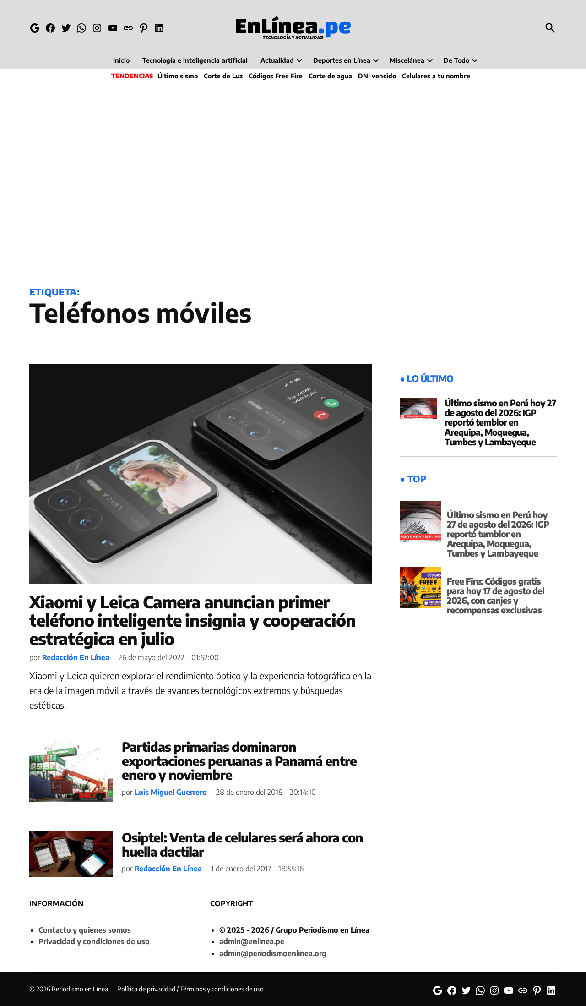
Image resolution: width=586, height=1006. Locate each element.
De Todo (456, 60)
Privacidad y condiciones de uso (94, 941)
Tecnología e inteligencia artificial (195, 60)
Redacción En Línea (75, 657)
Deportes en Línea (341, 60)
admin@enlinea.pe (251, 941)
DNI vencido (377, 76)
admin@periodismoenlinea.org (272, 953)
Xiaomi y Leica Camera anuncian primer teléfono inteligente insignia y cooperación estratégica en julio (192, 619)
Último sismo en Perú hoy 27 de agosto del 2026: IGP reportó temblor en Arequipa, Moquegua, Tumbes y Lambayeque (500, 422)
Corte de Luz (223, 76)
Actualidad (277, 60)
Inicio (121, 60)
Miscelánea (407, 60)
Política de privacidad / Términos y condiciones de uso (190, 989)
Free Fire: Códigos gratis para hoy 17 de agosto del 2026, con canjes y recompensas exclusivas (495, 595)
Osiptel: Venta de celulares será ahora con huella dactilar (242, 844)
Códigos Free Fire (276, 76)
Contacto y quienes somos (84, 930)
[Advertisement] (293, 181)
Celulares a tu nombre (436, 76)
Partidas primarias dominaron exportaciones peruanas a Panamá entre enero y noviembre (239, 760)
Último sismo (177, 76)
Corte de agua (330, 76)
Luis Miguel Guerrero (171, 792)
